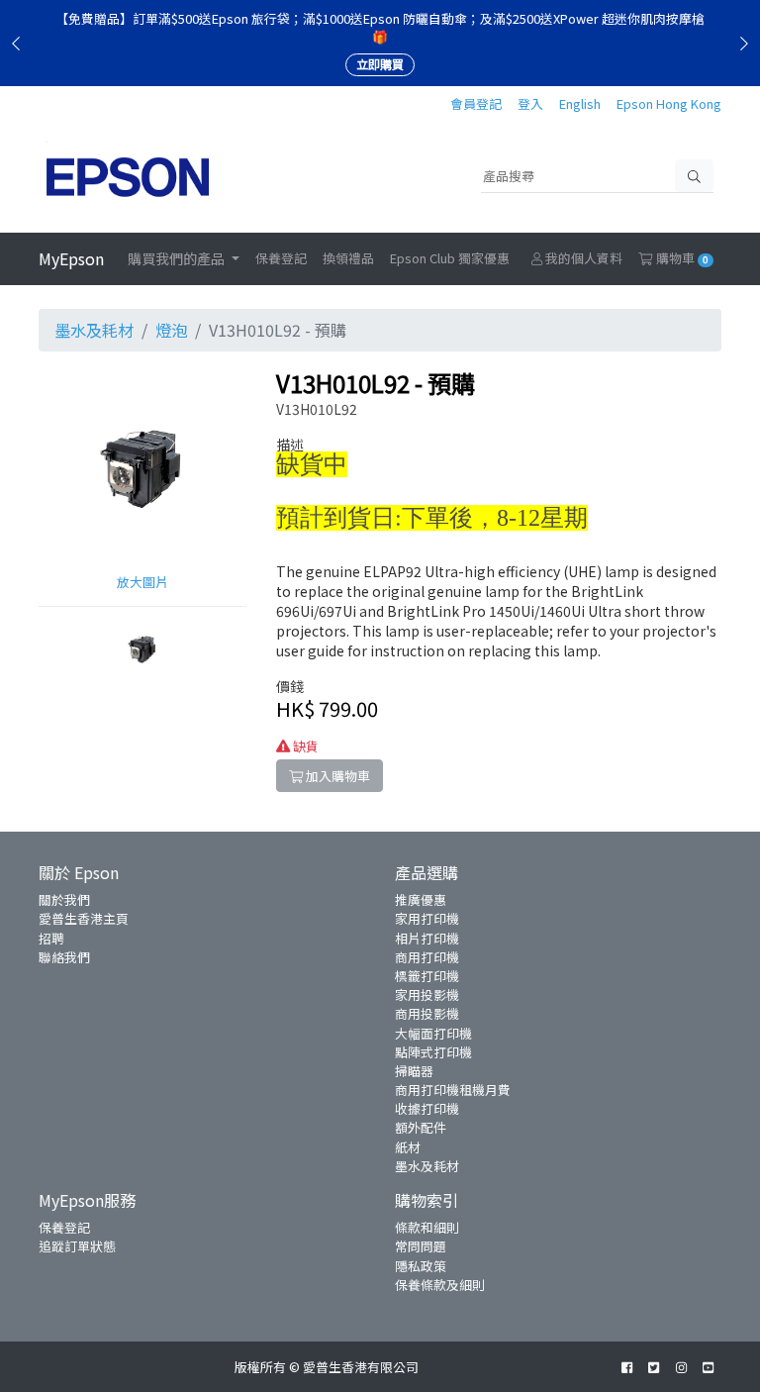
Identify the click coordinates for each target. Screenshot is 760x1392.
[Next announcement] (744, 42)
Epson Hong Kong (669, 103)
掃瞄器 (414, 1070)
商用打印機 (427, 956)
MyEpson (71, 258)
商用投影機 (427, 1013)
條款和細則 (427, 1227)
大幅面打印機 (433, 1033)
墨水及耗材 (94, 330)
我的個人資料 (582, 258)
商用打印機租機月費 (453, 1089)
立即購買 (380, 63)
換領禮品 (348, 258)
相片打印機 (427, 938)
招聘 (51, 938)
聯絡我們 (64, 956)
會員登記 (476, 103)
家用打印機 (427, 918)
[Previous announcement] (16, 42)
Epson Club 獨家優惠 (450, 258)
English (580, 103)
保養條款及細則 (440, 1284)
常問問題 (420, 1246)
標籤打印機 (427, 975)
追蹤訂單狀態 (77, 1246)
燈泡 (171, 330)
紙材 (408, 1147)
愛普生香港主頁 (84, 918)
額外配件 (420, 1127)
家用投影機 (427, 994)
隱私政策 (420, 1265)
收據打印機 (427, 1108)
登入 (530, 103)
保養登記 (281, 258)
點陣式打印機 (433, 1052)
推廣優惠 (420, 899)
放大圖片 (142, 581)
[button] (142, 646)
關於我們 (64, 899)
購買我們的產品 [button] (178, 258)
